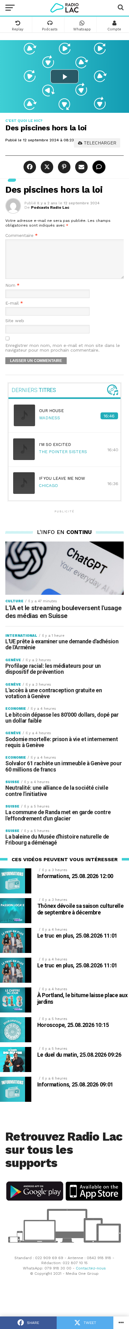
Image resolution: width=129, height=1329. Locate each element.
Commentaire (21, 235)
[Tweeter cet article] (46, 167)
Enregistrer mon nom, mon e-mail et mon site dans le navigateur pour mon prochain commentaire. (62, 348)
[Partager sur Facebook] (30, 167)
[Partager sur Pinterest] (63, 167)
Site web (14, 320)
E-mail (14, 303)
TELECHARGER (99, 143)
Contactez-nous (91, 1268)
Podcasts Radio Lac (50, 207)
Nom (12, 285)
